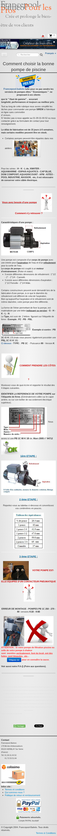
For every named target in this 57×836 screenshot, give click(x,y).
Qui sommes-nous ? (14, 792)
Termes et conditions (15, 789)
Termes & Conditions (46, 833)
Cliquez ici (14, 660)
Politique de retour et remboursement (22, 795)
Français (50, 53)
